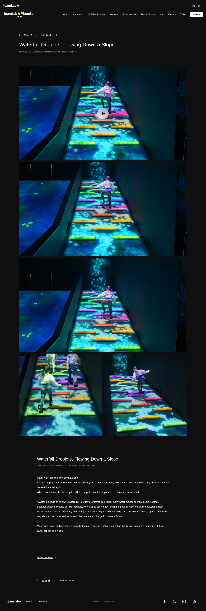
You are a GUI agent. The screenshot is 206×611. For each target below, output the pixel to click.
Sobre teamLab (129, 14)
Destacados (77, 14)
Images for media (45, 557)
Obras (113, 14)
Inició (65, 14)
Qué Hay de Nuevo (96, 14)
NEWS (29, 601)
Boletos (196, 14)
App (161, 14)
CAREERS (42, 601)
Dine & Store (147, 14)
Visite (182, 14)
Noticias (172, 14)
